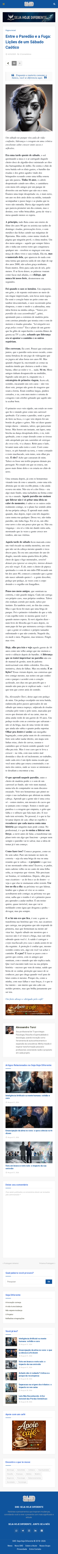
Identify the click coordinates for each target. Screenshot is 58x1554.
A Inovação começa (13, 1302)
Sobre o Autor (31, 1546)
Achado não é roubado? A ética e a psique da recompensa (34, 1374)
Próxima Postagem (46, 1263)
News (10, 1546)
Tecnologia (22, 1482)
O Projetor (9, 1314)
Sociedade (11, 1482)
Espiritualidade (43, 1470)
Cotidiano (31, 1470)
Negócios (10, 1478)
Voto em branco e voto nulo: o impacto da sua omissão (26, 1167)
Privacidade (22, 1549)
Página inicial (11, 30)
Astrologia (10, 1470)
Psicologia (21, 1478)
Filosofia (10, 1474)
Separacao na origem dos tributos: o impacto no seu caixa (35, 1385)
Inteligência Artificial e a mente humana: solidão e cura (28, 1097)
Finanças (19, 1474)
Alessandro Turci (26, 1027)
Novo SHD (19, 1546)
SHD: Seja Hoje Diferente (22, 1541)
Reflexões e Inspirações (15, 1318)
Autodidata (21, 1470)
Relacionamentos (34, 1478)
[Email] (14, 63)
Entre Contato (35, 1549)
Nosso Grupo (45, 1546)
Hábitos (28, 1474)
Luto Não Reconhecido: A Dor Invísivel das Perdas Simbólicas (33, 1397)
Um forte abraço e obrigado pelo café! (24, 999)
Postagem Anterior (11, 1263)
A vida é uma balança (14, 1306)
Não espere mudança (14, 1310)
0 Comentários (25, 54)
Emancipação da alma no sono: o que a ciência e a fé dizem (29, 1132)
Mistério (38, 1474)
